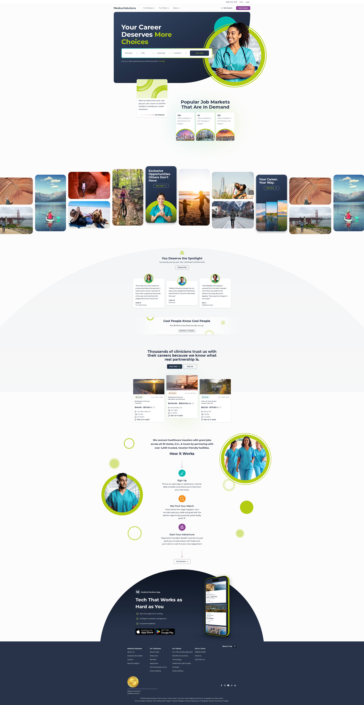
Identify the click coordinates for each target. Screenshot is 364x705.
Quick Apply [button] (243, 8)
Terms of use (162, 698)
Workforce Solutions (180, 656)
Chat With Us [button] (200, 659)
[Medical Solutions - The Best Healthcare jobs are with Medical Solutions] (125, 8)
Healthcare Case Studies (181, 663)
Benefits (153, 659)
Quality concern (133, 693)
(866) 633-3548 (231, 2)
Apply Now (154, 663)
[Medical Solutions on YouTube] (228, 685)
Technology (176, 659)
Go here (162, 61)
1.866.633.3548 (200, 652)
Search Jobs (154, 652)
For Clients (163, 8)
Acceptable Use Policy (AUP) (213, 698)
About (175, 8)
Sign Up (190, 366)
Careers (130, 659)
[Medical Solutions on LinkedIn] (235, 685)
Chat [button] (241, 2)
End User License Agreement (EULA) (190, 698)
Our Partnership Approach (182, 652)
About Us (131, 652)
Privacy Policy (172, 698)
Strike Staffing (155, 671)
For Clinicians (148, 8)
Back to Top (227, 646)
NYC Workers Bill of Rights (162, 701)
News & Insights (133, 663)
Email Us (198, 656)
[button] (227, 8)
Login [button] (247, 2)
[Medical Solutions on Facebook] (221, 685)
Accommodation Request (143, 701)
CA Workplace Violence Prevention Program (214, 701)
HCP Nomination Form (158, 667)
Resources (154, 656)
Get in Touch (200, 648)
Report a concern (134, 691)
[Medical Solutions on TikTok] (231, 685)
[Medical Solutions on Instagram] (224, 685)
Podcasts (175, 667)
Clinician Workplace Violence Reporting (185, 701)
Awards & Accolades (134, 656)
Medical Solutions (134, 648)
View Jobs (199, 53)
